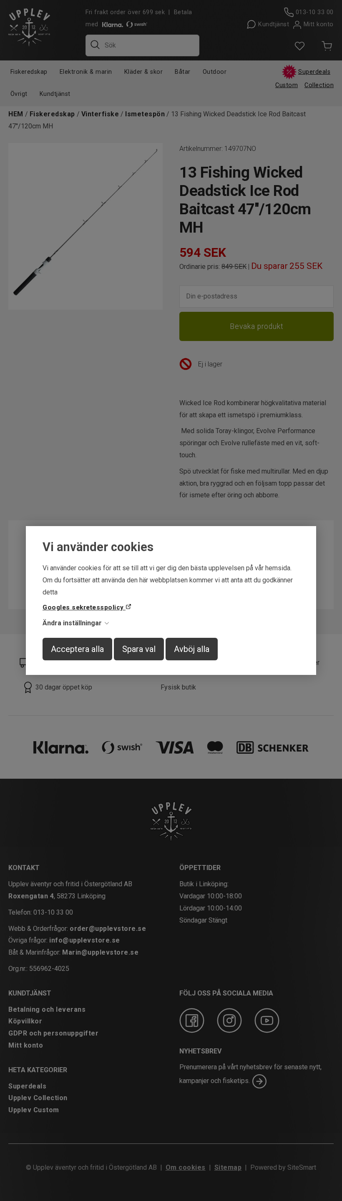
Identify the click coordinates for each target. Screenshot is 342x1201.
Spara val (139, 649)
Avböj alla (191, 649)
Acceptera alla (77, 649)
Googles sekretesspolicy (84, 607)
